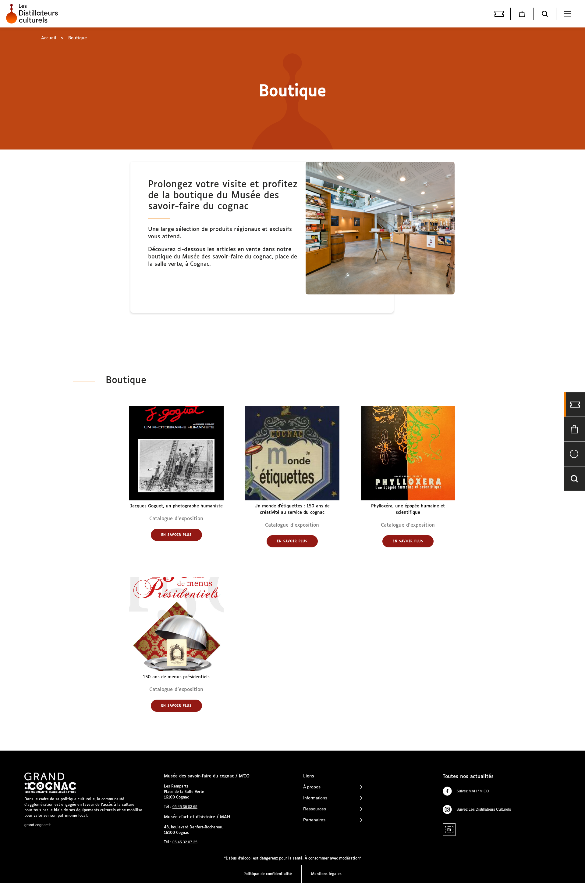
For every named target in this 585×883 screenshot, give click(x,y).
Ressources (314, 808)
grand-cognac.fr (37, 825)
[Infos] (574, 453)
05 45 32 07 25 (184, 842)
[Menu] (567, 13)
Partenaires (314, 819)
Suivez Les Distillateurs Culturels (483, 809)
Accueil (48, 38)
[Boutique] (522, 13)
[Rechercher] (544, 13)
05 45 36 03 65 (184, 807)
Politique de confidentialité (267, 874)
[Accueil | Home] (33, 13)
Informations (315, 797)
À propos (312, 786)
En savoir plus (176, 534)
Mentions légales (326, 874)
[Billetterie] (499, 13)
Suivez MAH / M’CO (472, 791)
